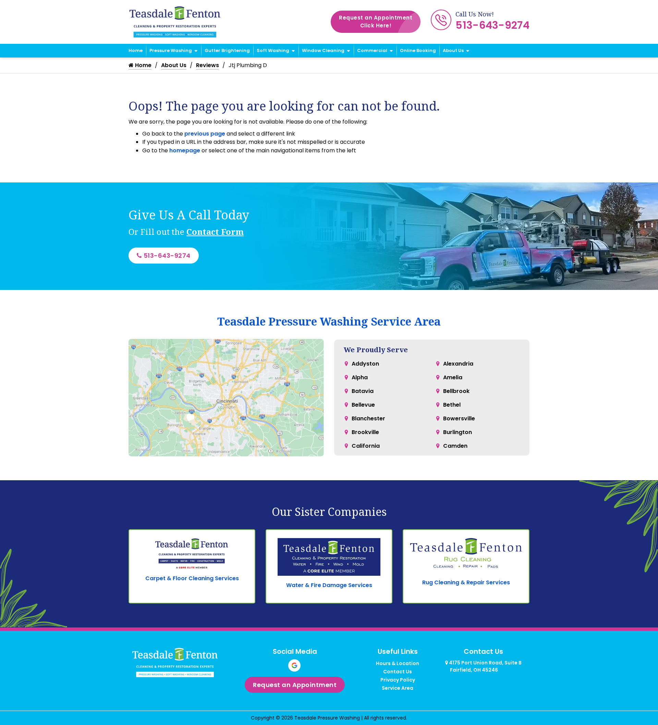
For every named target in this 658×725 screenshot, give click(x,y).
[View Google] (294, 665)
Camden (455, 446)
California (366, 446)
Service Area (397, 688)
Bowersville (459, 418)
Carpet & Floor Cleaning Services (192, 578)
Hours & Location (397, 663)
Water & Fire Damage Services (329, 585)
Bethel (452, 405)
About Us (453, 50)
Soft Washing (273, 50)
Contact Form (215, 231)
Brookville (365, 432)
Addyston (365, 364)
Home (136, 50)
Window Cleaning (323, 50)
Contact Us (397, 671)
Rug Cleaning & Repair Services (466, 582)
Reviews (207, 65)
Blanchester (368, 418)
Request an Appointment (375, 21)
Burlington (457, 432)
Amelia (452, 377)
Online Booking (418, 50)
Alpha (360, 377)
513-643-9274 (492, 25)
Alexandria (458, 364)
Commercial (372, 50)
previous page (204, 134)
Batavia (363, 391)
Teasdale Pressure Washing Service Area (329, 321)
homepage (184, 150)
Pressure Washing (170, 50)
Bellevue (363, 405)
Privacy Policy (397, 679)
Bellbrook (456, 391)
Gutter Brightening (227, 50)
